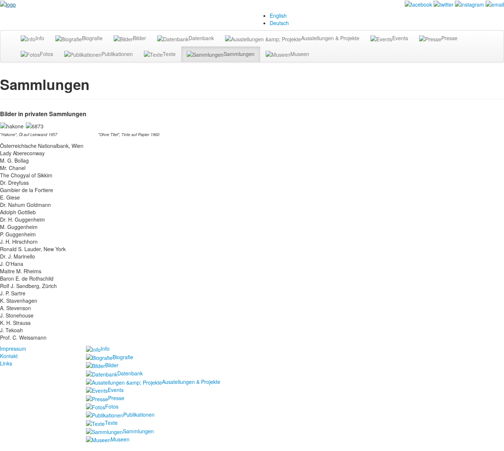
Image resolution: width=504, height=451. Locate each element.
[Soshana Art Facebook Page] (418, 3)
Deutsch (279, 23)
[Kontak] (495, 3)
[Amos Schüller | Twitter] (443, 3)
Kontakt (9, 356)
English (278, 15)
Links (6, 363)
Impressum (13, 348)
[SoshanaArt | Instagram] (469, 3)
